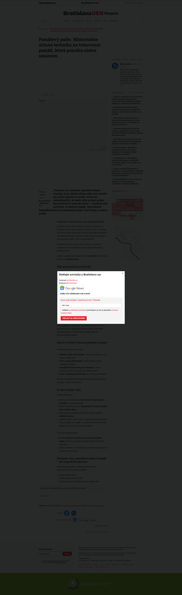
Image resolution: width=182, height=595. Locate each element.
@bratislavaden (72, 283)
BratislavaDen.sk (72, 280)
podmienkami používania (78, 310)
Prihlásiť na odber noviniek (73, 318)
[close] (122, 273)
